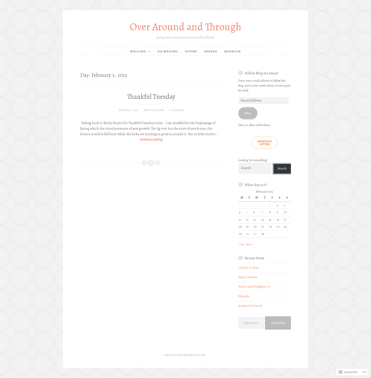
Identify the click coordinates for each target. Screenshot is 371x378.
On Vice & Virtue (248, 268)
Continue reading (121, 139)
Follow (248, 113)
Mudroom (232, 51)
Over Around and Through (185, 27)
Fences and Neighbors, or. (254, 287)
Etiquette (243, 296)
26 (247, 234)
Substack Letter (264, 143)
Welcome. (138, 51)
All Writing (168, 51)
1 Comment (176, 110)
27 (254, 234)
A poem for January (250, 306)
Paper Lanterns (247, 277)
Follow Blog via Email (261, 73)
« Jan (241, 244)
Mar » (249, 244)
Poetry (191, 51)
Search (282, 168)
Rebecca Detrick (154, 110)
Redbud (210, 51)
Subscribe (278, 323)
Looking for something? (253, 160)
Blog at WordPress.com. (185, 355)
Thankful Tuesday (151, 96)
